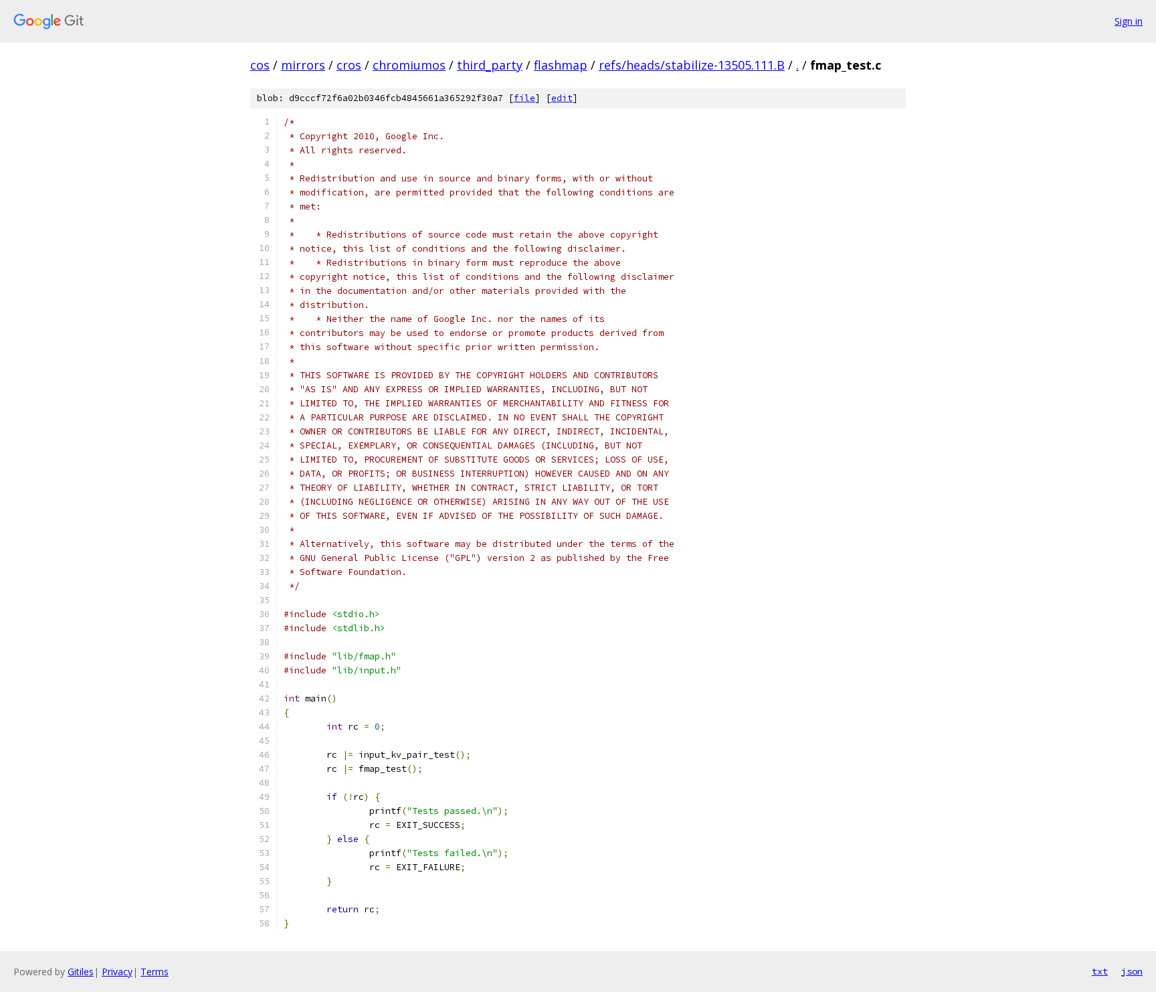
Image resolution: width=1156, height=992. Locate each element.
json (1132, 971)
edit (562, 98)
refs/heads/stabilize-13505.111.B (692, 65)
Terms (154, 971)
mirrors (303, 65)
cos (260, 65)
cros (348, 65)
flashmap (560, 65)
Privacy (117, 971)
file (524, 98)
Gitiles (81, 971)
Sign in (1129, 21)
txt (1100, 971)
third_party (489, 65)
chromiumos (409, 65)
